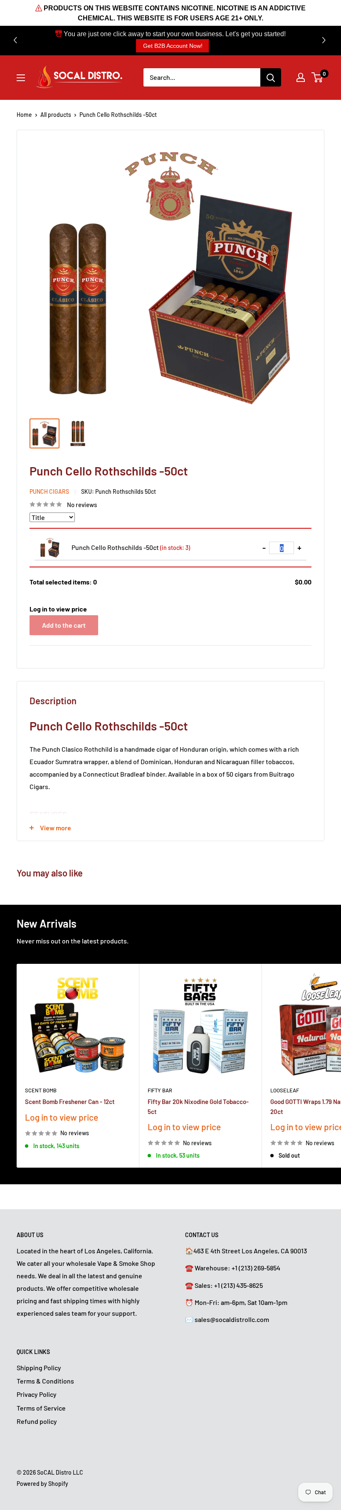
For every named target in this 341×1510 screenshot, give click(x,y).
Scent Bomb (41, 1090)
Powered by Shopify (42, 1483)
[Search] (270, 77)
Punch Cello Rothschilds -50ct (131, 547)
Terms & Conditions (45, 1381)
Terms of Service (41, 1408)
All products (55, 114)
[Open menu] (21, 77)
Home (24, 114)
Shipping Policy (39, 1367)
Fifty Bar (160, 1090)
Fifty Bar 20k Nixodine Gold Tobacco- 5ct (198, 1106)
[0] (317, 77)
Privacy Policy (37, 1394)
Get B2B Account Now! (173, 45)
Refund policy (37, 1421)
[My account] (301, 77)
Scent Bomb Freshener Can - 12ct (70, 1101)
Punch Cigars (49, 491)
